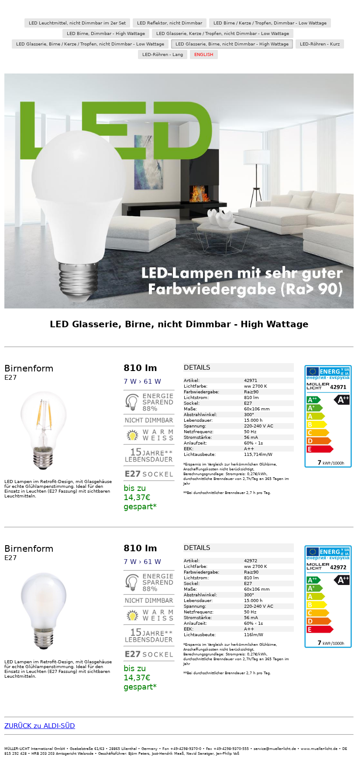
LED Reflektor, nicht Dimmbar (169, 23)
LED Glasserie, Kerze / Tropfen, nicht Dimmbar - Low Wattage (222, 33)
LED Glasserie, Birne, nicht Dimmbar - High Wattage (232, 44)
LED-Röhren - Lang (162, 54)
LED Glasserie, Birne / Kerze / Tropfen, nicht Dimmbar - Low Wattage (90, 44)
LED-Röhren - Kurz (320, 44)
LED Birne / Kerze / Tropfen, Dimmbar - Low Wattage (270, 23)
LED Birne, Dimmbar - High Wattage (106, 33)
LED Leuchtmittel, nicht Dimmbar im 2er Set (77, 23)
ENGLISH (203, 54)
